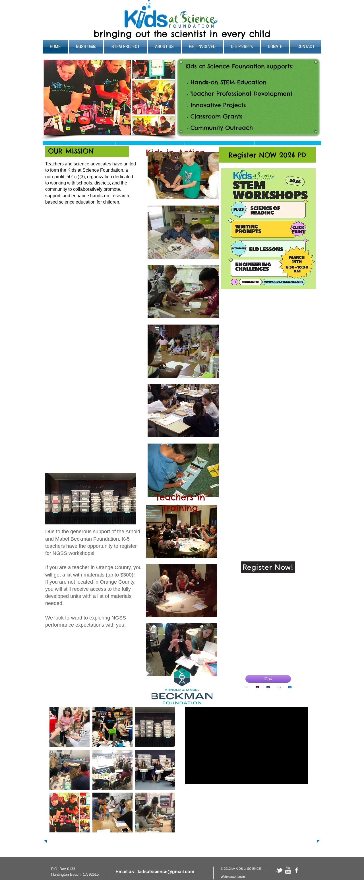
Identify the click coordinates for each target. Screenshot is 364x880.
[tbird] (279, 870)
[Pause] (52, 516)
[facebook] (296, 870)
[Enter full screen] (128, 516)
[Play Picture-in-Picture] (119, 516)
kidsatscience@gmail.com (166, 871)
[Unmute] (62, 516)
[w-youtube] (287, 870)
